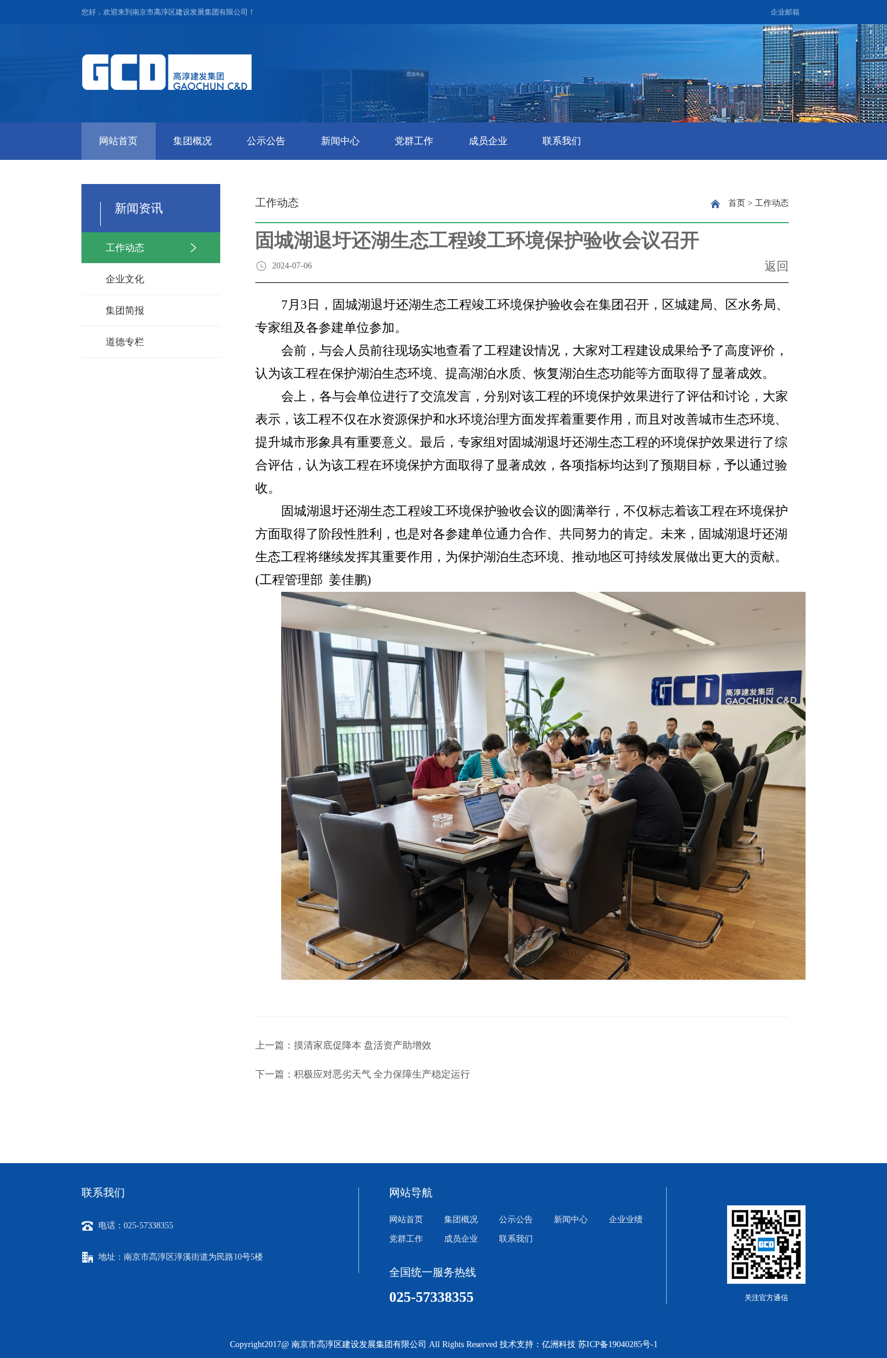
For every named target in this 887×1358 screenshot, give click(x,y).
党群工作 (414, 141)
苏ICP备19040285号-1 (618, 1344)
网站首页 (118, 141)
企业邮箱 (785, 12)
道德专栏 (125, 342)
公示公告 (266, 141)
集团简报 (125, 310)
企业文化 (125, 279)
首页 (736, 203)
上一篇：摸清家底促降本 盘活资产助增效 (344, 1045)
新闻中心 (340, 141)
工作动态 (125, 248)
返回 (777, 266)
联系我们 (561, 141)
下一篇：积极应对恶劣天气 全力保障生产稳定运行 (362, 1074)
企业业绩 (626, 1219)
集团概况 (192, 141)
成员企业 (488, 141)
